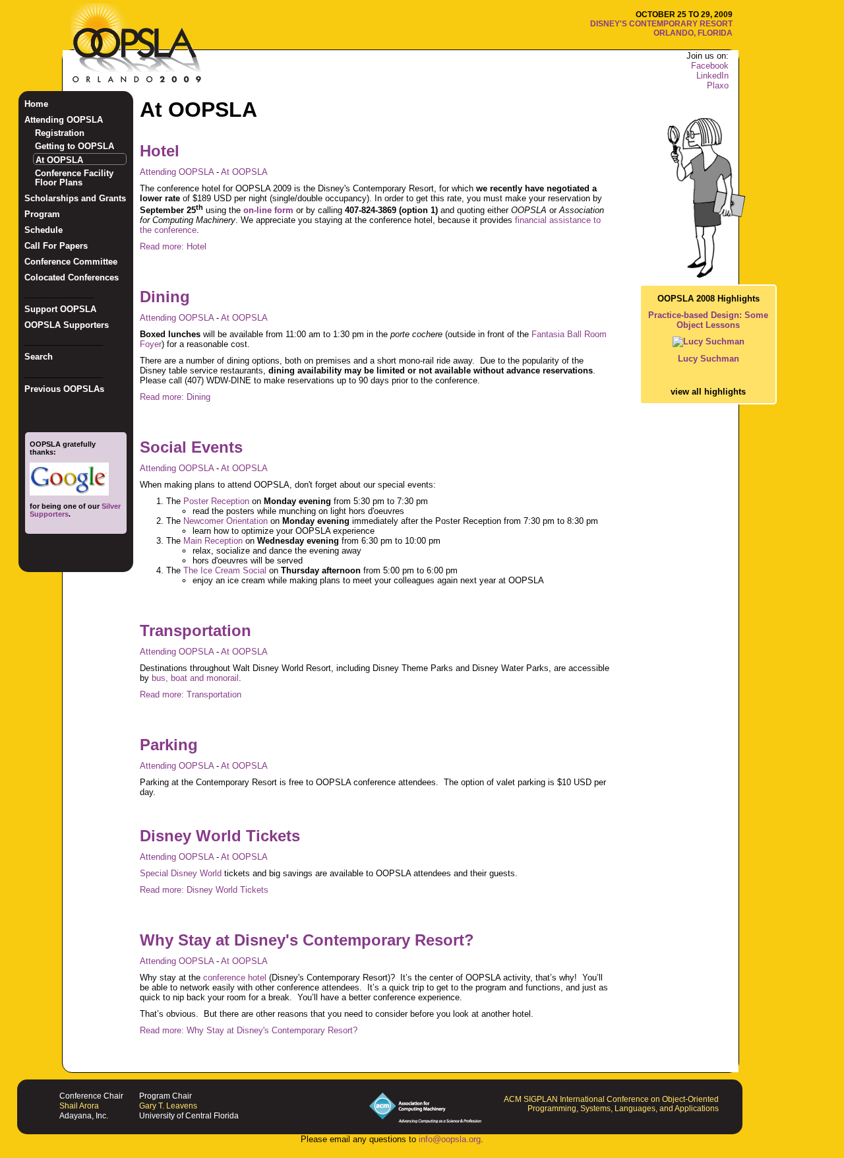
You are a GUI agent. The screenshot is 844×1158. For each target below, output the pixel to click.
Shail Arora (79, 1105)
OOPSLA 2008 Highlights (708, 299)
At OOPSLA (244, 172)
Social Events (191, 447)
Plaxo (718, 85)
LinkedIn (712, 75)
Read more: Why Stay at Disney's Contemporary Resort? (248, 1030)
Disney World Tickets (220, 836)
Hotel (159, 151)
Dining (165, 297)
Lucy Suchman (708, 359)
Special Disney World (181, 873)
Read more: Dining (175, 397)
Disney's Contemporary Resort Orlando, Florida (661, 28)
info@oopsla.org (450, 1139)
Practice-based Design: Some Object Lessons (708, 320)
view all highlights (708, 392)
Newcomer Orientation (225, 521)
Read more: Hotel (173, 246)
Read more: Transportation (190, 694)
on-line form (268, 210)
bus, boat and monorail (195, 678)
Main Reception (213, 541)
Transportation (195, 630)
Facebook (710, 66)
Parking (169, 745)
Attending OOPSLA (178, 172)
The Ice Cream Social (224, 570)
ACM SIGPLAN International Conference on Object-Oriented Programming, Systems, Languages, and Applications (611, 1104)
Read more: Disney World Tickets (204, 890)
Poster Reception (216, 501)
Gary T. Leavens (168, 1105)
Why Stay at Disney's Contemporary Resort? (307, 940)
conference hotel (234, 977)
